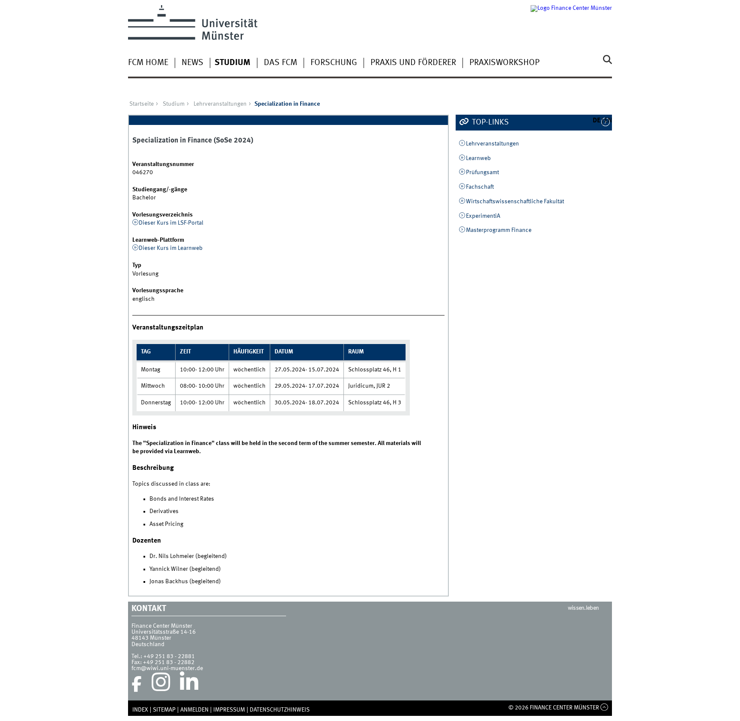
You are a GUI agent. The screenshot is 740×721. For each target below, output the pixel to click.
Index (140, 710)
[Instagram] (161, 684)
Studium (233, 63)
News (192, 63)
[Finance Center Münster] (571, 22)
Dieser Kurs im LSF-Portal (171, 223)
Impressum (229, 710)
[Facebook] (136, 684)
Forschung (333, 63)
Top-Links (489, 122)
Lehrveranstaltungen (220, 104)
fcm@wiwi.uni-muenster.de (167, 668)
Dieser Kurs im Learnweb (171, 248)
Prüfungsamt (482, 172)
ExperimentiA (483, 216)
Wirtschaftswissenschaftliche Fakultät (515, 202)
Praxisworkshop (504, 63)
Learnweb (478, 158)
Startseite (141, 104)
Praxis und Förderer (413, 63)
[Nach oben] (604, 708)
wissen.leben (583, 608)
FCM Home (148, 63)
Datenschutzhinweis (280, 710)
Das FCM (280, 63)
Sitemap (164, 710)
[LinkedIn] (189, 684)
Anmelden (194, 710)
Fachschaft (480, 187)
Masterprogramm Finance (498, 230)
